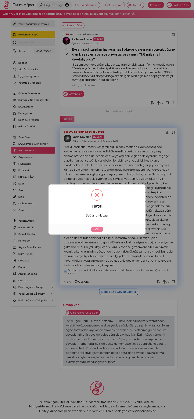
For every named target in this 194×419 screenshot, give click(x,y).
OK (97, 229)
